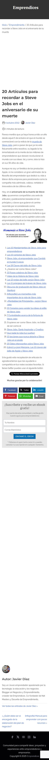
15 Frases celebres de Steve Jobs (22, 272)
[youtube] (23, 738)
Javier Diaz (30, 123)
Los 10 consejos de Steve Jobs (21, 255)
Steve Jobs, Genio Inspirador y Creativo (25, 329)
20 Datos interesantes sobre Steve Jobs (25, 344)
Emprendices (33, 756)
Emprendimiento (16, 25)
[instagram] (29, 738)
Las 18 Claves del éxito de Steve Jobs (24, 265)
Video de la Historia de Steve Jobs (23, 276)
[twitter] (18, 738)
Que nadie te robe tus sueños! (21, 333)
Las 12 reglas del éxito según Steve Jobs (25, 280)
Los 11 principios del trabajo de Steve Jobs (26, 283)
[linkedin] (34, 738)
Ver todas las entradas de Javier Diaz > (20, 706)
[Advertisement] (24, 61)
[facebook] (12, 738)
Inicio (4, 25)
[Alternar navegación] (24, 16)
